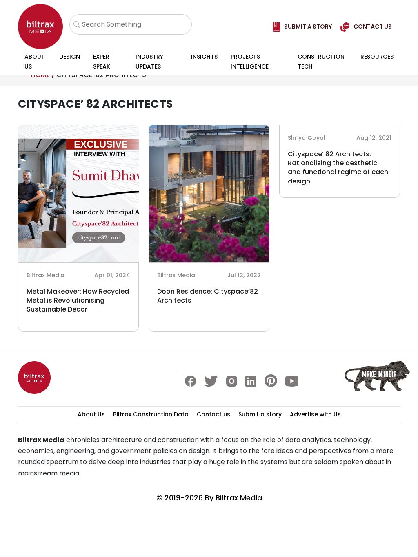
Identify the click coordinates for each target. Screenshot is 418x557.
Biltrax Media (239, 498)
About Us (34, 62)
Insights (204, 57)
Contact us (213, 414)
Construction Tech (321, 62)
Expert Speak (103, 62)
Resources (377, 57)
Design (69, 57)
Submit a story (260, 414)
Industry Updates (149, 62)
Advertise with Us (315, 414)
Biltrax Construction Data (151, 414)
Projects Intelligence (250, 62)
